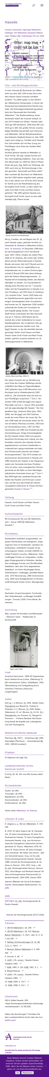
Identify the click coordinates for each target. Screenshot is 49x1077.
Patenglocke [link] (10, 706)
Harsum (20, 267)
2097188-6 (9, 901)
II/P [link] (6, 682)
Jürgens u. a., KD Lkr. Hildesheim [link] (21, 824)
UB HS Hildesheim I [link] (15, 928)
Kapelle (8, 885)
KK (24, 33)
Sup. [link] (15, 411)
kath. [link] (15, 199)
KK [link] (29, 519)
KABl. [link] (9, 967)
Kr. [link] (27, 706)
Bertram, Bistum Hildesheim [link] (19, 949)
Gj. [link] (25, 703)
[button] (25, 57)
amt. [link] (7, 255)
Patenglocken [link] (11, 715)
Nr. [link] (11, 774)
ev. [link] (22, 140)
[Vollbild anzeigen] (40, 53)
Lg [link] (10, 703)
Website (9, 915)
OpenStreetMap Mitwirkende (22, 77)
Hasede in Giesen (21, 489)
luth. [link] (22, 156)
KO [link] (19, 36)
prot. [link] (16, 165)
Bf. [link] (21, 90)
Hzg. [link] (21, 165)
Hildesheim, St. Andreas (26, 810)
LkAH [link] (9, 960)
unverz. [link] (21, 960)
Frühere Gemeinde (13, 30)
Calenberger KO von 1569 (33, 36)
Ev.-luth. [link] (36, 856)
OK (17, 1073)
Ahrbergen (30, 480)
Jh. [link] (41, 239)
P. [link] (28, 252)
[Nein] (45, 1065)
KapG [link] (7, 329)
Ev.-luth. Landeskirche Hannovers (24, 78)
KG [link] (26, 408)
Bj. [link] (16, 738)
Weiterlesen (27, 1073)
